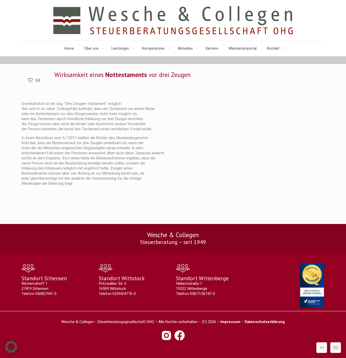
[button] (11, 347)
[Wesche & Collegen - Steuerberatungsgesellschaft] (173, 20)
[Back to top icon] (321, 347)
